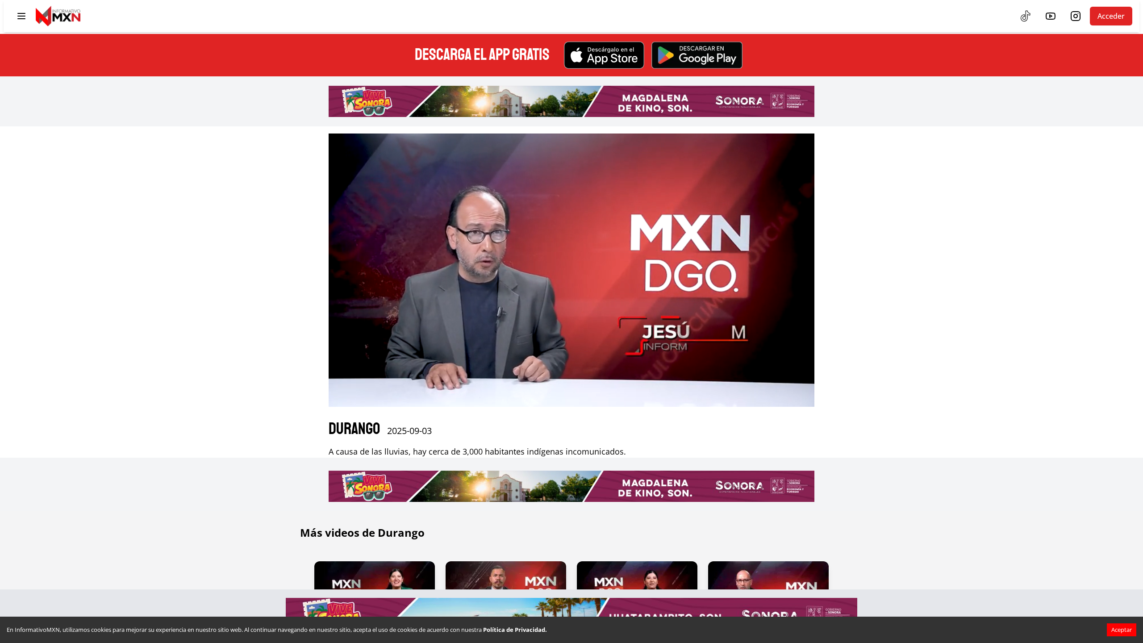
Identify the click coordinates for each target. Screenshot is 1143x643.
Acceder (1111, 16)
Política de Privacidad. (515, 630)
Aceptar (1121, 630)
